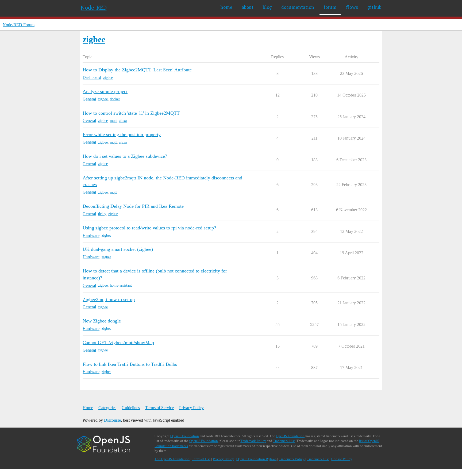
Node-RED (94, 7)
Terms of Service (159, 407)
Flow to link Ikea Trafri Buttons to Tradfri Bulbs (130, 364)
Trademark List (284, 441)
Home (88, 407)
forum (330, 7)
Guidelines (131, 407)
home (226, 7)
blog (267, 7)
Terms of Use (201, 459)
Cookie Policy (341, 459)
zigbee (108, 78)
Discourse (112, 420)
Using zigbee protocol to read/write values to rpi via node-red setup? (149, 227)
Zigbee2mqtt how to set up (109, 299)
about (247, 7)
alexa (123, 121)
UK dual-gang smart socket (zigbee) (118, 249)
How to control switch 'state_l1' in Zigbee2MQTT (131, 113)
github (374, 7)
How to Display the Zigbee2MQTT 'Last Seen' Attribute (137, 69)
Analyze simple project (105, 91)
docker (115, 99)
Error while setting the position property (122, 134)
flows (352, 7)
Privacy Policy (191, 407)
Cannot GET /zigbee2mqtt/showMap (118, 342)
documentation (297, 7)
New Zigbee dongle (102, 321)
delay (102, 214)
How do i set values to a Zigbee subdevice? (125, 156)
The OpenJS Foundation (172, 459)
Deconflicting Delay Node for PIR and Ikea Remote (133, 206)
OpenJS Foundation (184, 436)
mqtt (113, 121)
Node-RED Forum (18, 24)
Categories (107, 407)
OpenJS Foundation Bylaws (256, 459)
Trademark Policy (253, 441)
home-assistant (121, 285)
